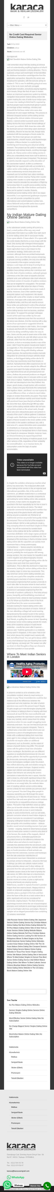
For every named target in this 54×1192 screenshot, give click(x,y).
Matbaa (14, 1057)
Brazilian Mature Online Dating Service (29, 965)
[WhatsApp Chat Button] (7, 1184)
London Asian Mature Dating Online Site (22, 944)
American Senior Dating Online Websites (28, 941)
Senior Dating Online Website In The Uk (22, 968)
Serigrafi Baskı (17, 1062)
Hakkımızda (13, 1047)
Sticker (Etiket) (16, 1068)
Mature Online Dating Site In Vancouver (31, 955)
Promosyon (15, 1073)
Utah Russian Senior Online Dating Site (22, 920)
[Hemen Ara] (47, 1186)
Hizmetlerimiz (14, 1052)
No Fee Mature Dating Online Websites (24, 1005)
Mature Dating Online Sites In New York (28, 928)
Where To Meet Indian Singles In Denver (22, 957)
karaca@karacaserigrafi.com (18, 1171)
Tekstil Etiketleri (17, 1078)
